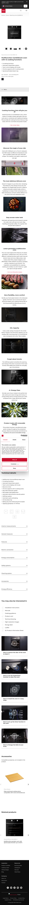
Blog (2, 871)
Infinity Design (5, 869)
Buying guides (18, 865)
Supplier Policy (8, 899)
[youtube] (11, 887)
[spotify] (21, 887)
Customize (13, 464)
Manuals (16, 869)
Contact (3, 882)
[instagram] (17, 887)
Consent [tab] (5, 439)
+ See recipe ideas (14, 125)
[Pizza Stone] (14, 777)
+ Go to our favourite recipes (14, 272)
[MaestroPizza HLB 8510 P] (14, 827)
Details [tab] (14, 439)
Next (23, 49)
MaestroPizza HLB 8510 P (10, 839)
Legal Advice (5, 898)
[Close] (27, 1)
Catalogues (17, 867)
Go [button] (25, 6)
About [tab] (23, 439)
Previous (0, 784)
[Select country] (23, 10)
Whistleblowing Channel (18, 899)
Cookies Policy (21, 898)
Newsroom (4, 880)
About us (3, 878)
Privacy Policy (13, 898)
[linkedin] (14, 887)
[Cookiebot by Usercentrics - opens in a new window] (20, 436)
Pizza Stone (7, 789)
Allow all (14, 459)
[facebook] (7, 887)
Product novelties (5, 865)
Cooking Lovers (5, 867)
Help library (17, 871)
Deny (14, 468)
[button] (12, 6)
